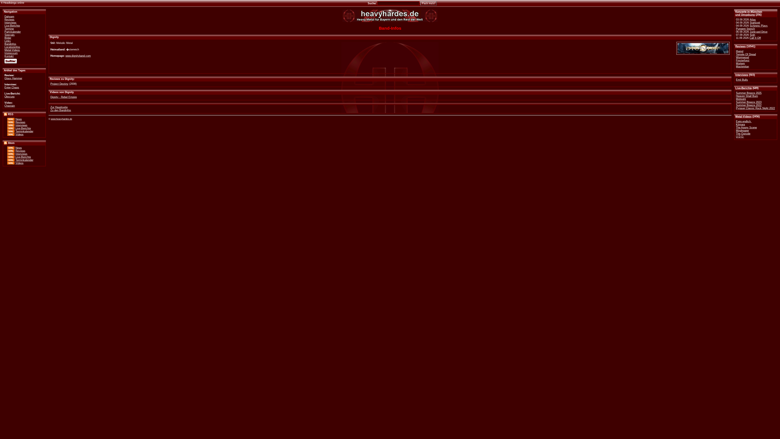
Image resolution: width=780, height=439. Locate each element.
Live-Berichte (743, 88)
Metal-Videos (743, 116)
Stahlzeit (755, 22)
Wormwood (742, 57)
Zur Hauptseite (59, 107)
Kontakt (9, 56)
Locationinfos (12, 47)
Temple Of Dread (746, 54)
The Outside (743, 133)
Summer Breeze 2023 (749, 102)
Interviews (741, 74)
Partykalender (12, 31)
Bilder (7, 37)
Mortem (740, 63)
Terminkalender (24, 131)
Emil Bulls (742, 79)
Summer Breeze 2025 (749, 93)
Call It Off (755, 37)
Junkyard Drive (758, 31)
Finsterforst (742, 60)
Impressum (11, 53)
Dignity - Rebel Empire (63, 97)
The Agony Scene (746, 127)
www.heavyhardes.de (61, 119)
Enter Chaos (11, 87)
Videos (19, 134)
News (18, 119)
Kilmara (740, 124)
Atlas (753, 19)
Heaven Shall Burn (747, 96)
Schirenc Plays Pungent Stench (752, 27)
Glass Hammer (13, 78)
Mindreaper (742, 130)
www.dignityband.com (78, 55)
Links (7, 40)
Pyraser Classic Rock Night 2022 (755, 108)
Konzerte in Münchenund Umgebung (748, 13)
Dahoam (9, 16)
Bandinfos (10, 44)
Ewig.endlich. (744, 121)
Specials (9, 34)
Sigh (752, 34)
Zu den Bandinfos (60, 110)
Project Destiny (59, 83)
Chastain (9, 105)
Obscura (9, 96)
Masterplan (742, 66)
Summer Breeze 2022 (749, 105)
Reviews (740, 46)
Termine (9, 28)
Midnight (741, 99)
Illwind (739, 51)
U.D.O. (740, 136)
